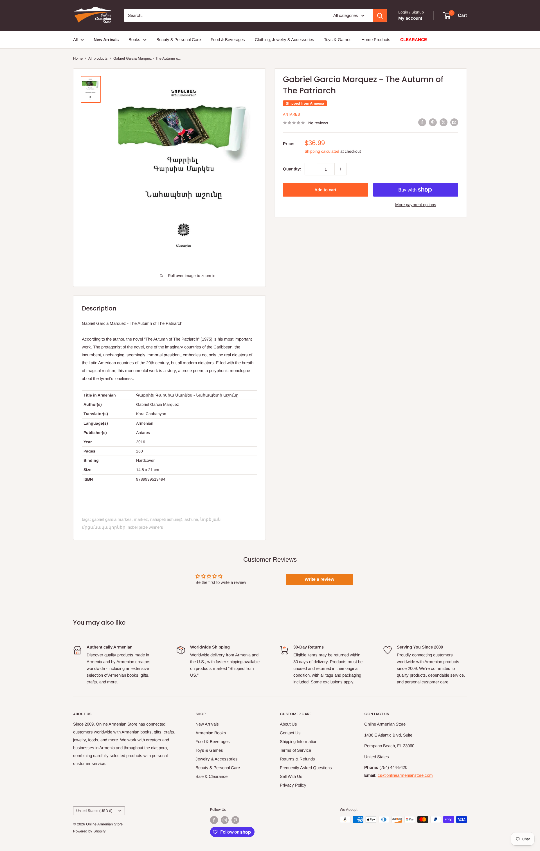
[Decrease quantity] (311, 169)
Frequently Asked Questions (306, 767)
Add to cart (325, 189)
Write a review (319, 579)
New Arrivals (207, 724)
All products (98, 58)
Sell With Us (291, 776)
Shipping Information (298, 741)
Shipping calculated (322, 151)
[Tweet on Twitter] (443, 122)
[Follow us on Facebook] (214, 820)
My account (410, 18)
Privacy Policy (293, 785)
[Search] (380, 15)
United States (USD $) (94, 811)
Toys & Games (338, 39)
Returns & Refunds (297, 759)
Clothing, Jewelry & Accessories (284, 39)
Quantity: (292, 168)
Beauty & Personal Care (178, 39)
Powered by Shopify (89, 831)
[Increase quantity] (340, 169)
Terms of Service (295, 750)
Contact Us (290, 732)
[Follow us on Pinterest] (235, 820)
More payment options (415, 204)
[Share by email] (454, 122)
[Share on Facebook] (422, 122)
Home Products (375, 39)
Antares (291, 114)
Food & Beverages (228, 39)
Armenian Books (210, 732)
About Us (288, 724)
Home (78, 58)
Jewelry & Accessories (216, 759)
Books (134, 39)
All (75, 39)
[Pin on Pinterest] (433, 122)
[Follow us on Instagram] (225, 820)
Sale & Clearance (211, 776)
